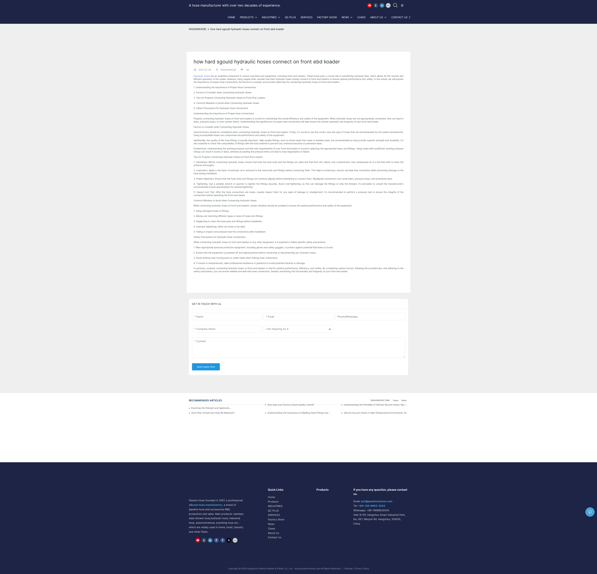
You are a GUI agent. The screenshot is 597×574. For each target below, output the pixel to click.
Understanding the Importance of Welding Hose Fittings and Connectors (299, 412)
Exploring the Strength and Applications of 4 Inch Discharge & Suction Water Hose (211, 408)
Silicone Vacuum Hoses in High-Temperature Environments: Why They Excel (376, 412)
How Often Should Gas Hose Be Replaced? (213, 412)
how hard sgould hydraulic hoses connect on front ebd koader (247, 29)
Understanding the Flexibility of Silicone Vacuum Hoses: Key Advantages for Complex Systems (376, 404)
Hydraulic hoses (202, 76)
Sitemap (348, 568)
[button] (409, 17)
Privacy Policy (362, 568)
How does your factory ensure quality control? (290, 404)
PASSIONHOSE (197, 29)
